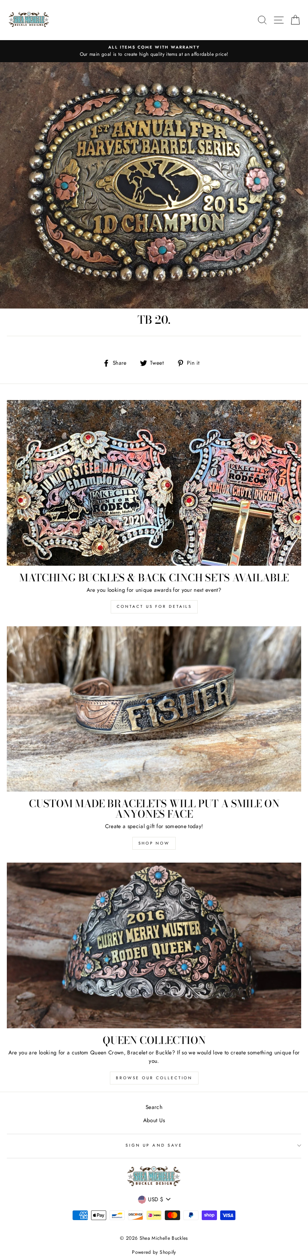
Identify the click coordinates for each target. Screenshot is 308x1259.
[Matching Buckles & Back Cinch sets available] (154, 483)
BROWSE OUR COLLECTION (154, 1078)
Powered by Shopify (154, 1252)
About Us (154, 1120)
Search (154, 1107)
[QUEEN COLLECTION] (154, 945)
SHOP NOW (154, 843)
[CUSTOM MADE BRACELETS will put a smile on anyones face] (154, 709)
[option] (154, 51)
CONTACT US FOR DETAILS (154, 606)
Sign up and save (154, 1145)
